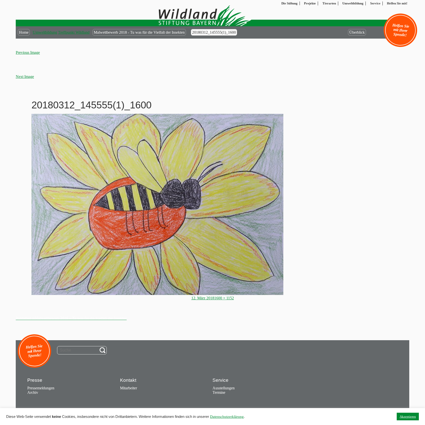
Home (24, 32)
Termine (218, 392)
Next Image (25, 76)
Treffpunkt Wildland (74, 32)
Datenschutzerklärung (227, 417)
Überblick (357, 32)
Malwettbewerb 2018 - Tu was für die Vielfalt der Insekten (139, 32)
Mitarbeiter (128, 388)
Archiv (32, 392)
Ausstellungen (223, 388)
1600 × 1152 (224, 298)
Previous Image (28, 52)
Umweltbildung (45, 32)
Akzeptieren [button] (408, 416)
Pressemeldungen (40, 388)
